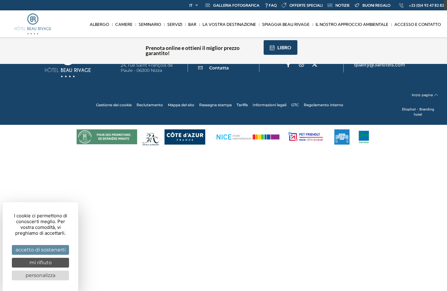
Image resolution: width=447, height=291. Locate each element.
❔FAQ (270, 5)
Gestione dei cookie (114, 105)
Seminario (150, 24)
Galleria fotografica (236, 5)
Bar (192, 24)
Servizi (174, 24)
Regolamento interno (323, 105)
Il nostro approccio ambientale (352, 24)
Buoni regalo (376, 5)
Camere (124, 24)
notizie (342, 5)
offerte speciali (306, 5)
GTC (295, 105)
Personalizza (40, 275)
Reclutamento (150, 105)
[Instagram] (301, 64)
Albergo (99, 24)
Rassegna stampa (215, 105)
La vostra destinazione (229, 24)
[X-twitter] (314, 64)
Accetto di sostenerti (41, 250)
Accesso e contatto (417, 24)
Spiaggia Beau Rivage (286, 24)
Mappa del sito (181, 105)
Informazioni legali (269, 105)
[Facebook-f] (288, 64)
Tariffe (242, 105)
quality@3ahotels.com (379, 64)
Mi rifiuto (40, 262)
